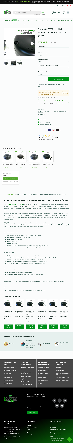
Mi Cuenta (57, 12)
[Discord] (54, 400)
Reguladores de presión (26, 379)
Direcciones (30, 431)
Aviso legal (53, 427)
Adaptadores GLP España (10, 370)
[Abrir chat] (69, 439)
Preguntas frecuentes (55, 435)
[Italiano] (70, 5)
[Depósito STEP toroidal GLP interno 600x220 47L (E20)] (19, 304)
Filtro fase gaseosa (8, 380)
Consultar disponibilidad (65, 92)
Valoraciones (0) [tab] (33, 194)
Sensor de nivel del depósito (62, 380)
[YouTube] (62, 406)
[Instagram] (65, 400)
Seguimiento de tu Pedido (57, 438)
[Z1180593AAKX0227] (57, 344)
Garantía (52, 436)
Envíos (51, 425)
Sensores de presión (60, 370)
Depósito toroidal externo (52, 111)
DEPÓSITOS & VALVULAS (26, 20)
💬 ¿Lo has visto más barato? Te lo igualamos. (48, 97)
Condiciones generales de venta (58, 429)
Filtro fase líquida (8, 383)
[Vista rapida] (10, 305)
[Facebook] (60, 400)
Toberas (40, 383)
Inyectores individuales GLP (44, 367)
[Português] (67, 5)
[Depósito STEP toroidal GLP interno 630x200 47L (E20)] (30, 304)
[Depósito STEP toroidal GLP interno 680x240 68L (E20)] (64, 304)
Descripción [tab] (10, 194)
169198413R (46, 343)
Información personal (32, 427)
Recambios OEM (10, 20)
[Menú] (68, 12)
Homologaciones (54, 433)
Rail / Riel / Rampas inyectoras (43, 374)
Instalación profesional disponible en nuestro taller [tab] (53, 194)
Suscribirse (32, 412)
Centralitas (58, 367)
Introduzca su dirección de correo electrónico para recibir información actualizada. (36, 396)
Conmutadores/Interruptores (62, 377)
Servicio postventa (55, 431)
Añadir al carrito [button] (8, 326)
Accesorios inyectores (43, 370)
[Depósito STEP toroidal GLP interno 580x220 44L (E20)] (42, 304)
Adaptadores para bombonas (8, 374)
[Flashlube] (6, 344)
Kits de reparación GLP (26, 376)
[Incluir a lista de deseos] (10, 301)
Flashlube (11, 343)
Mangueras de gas (8, 377)
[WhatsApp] (57, 406)
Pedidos (29, 429)
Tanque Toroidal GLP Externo (15, 204)
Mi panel (29, 425)
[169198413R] (40, 344)
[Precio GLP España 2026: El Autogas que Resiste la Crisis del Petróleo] (23, 344)
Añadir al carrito (58, 79)
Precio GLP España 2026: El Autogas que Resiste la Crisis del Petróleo (30, 344)
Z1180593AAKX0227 (64, 343)
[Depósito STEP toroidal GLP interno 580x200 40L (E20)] (8, 304)
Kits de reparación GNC (26, 384)
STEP (41, 112)
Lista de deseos (31, 433)
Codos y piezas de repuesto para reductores (27, 372)
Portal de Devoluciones (56, 440)
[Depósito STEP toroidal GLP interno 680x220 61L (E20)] (53, 304)
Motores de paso (42, 377)
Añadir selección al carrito (10, 178)
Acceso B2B (61, 5)
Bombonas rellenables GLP (10, 367)
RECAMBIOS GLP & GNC (42, 20)
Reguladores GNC (25, 381)
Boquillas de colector (43, 380)
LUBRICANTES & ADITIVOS (57, 20)
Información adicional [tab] (20, 194)
